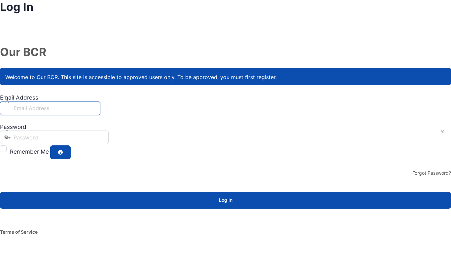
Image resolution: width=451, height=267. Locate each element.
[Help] (60, 152)
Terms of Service (19, 232)
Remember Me (29, 151)
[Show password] (115, 137)
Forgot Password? (431, 173)
